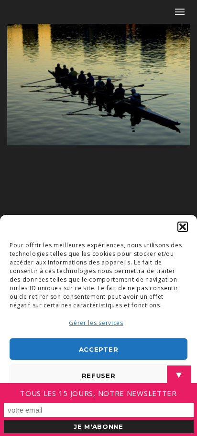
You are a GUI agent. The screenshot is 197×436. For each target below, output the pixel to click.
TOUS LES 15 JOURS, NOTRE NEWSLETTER (98, 393)
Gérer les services (96, 323)
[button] (182, 227)
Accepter (99, 349)
